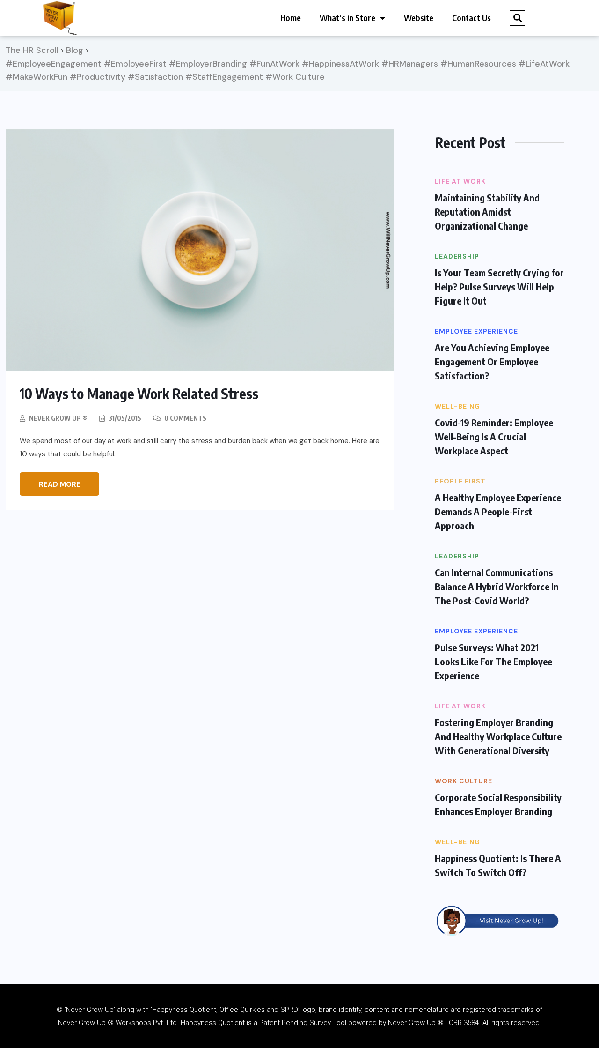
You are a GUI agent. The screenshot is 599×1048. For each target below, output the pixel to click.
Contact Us (471, 17)
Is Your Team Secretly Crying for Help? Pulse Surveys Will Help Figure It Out (499, 286)
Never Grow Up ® (58, 418)
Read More (59, 484)
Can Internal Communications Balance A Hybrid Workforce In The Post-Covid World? (497, 586)
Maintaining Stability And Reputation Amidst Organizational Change (487, 211)
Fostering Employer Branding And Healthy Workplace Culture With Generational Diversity (498, 736)
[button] (517, 18)
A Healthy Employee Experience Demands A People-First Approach (498, 511)
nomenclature (427, 1009)
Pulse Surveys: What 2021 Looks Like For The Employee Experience (493, 661)
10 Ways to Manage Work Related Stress (139, 393)
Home (290, 17)
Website (418, 17)
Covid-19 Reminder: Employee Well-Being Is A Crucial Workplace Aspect (494, 436)
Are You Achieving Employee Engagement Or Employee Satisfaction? (492, 361)
